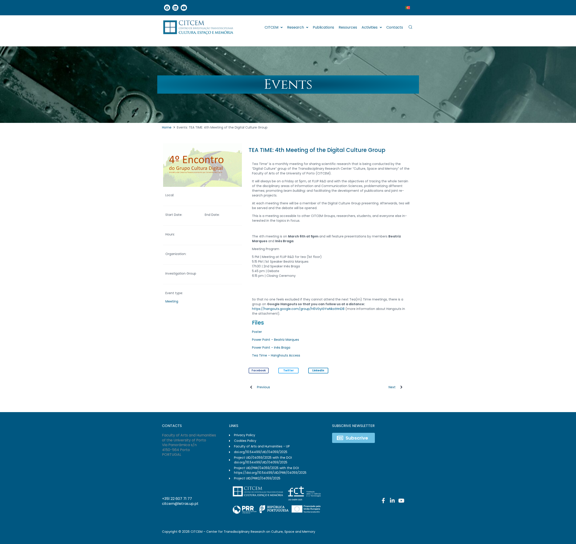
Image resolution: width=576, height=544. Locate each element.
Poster (257, 332)
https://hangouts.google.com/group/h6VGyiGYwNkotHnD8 (298, 309)
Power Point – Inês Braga (271, 347)
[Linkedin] (175, 8)
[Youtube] (184, 8)
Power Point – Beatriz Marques (275, 339)
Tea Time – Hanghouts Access (276, 355)
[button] (259, 370)
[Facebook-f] (383, 500)
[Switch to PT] (407, 7)
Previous (263, 387)
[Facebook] (167, 8)
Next (392, 387)
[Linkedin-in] (392, 500)
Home (166, 127)
